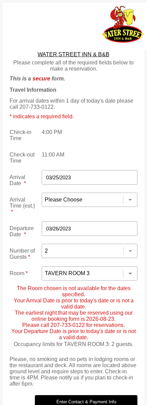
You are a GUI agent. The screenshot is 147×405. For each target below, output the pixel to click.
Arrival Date (18, 180)
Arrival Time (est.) (22, 206)
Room (19, 273)
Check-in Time (20, 135)
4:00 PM (52, 132)
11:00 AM (53, 155)
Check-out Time (22, 158)
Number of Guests (22, 254)
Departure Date (22, 231)
